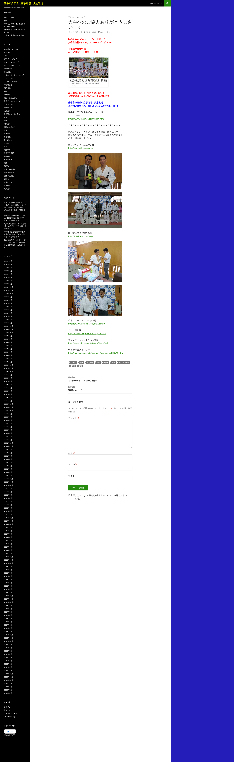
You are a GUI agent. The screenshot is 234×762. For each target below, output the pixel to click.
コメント (73, 418)
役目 (5, 21)
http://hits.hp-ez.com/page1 (81, 236)
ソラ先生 (7, 72)
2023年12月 (8, 365)
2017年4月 (8, 622)
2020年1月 (8, 514)
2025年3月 (8, 316)
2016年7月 (8, 651)
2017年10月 (8, 602)
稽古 (5, 163)
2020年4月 (8, 505)
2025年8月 (8, 300)
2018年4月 (8, 583)
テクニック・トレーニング (14, 75)
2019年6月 (8, 537)
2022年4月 (8, 430)
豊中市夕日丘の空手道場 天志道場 (23, 3)
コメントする (105, 32)
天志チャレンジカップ (76, 17)
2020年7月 (8, 495)
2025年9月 (8, 297)
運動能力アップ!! (75, 388)
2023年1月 (8, 401)
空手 (98, 362)
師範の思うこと (9, 127)
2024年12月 (8, 326)
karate (73, 362)
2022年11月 (8, 407)
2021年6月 (8, 459)
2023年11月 (8, 368)
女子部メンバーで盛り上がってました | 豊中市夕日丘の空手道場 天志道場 (15, 207)
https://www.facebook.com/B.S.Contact (86, 323)
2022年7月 (8, 420)
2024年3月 (8, 355)
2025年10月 (8, 294)
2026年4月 (8, 274)
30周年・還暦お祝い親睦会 (14, 35)
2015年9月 (8, 683)
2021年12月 (8, 443)
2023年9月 (8, 375)
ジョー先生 (8, 69)
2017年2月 (8, 628)
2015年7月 (8, 690)
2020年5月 (8, 501)
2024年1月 (8, 362)
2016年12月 (8, 635)
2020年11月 (8, 482)
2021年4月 (8, 466)
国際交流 (7, 95)
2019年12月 (8, 518)
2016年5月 (8, 657)
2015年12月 (8, 674)
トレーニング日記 (10, 82)
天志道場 (90, 362)
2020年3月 (8, 508)
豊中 (113, 362)
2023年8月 (8, 378)
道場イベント (9, 182)
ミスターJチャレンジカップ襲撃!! (82, 379)
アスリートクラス (10, 59)
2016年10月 (8, 641)
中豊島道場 (8, 85)
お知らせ (7, 52)
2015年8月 (8, 687)
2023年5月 (8, 388)
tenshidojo (91, 32)
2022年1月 (8, 440)
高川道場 (7, 189)
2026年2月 (8, 281)
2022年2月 (8, 436)
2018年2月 (8, 589)
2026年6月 (8, 268)
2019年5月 (8, 540)
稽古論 (6, 166)
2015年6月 (8, 693)
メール (72, 464)
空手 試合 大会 (9, 176)
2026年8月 (8, 261)
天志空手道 (8, 108)
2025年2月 (8, 320)
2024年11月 (8, 329)
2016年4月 (8, 661)
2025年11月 (8, 290)
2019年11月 (8, 521)
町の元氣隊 (8, 160)
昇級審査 (7, 137)
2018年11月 (8, 560)
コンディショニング (11, 62)
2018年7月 (8, 573)
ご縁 (5, 56)
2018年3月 (8, 586)
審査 (5, 121)
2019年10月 (8, 524)
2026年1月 (8, 284)
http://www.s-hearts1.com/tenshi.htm (86, 118)
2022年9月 (8, 414)
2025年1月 (8, 323)
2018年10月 (8, 563)
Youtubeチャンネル (11, 49)
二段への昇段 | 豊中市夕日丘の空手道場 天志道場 (15, 218)
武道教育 (7, 150)
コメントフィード (10, 713)
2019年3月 (8, 547)
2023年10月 (8, 372)
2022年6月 (8, 423)
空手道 (105, 362)
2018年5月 (8, 579)
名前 (71, 452)
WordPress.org (9, 717)
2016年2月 (8, 667)
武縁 (5, 147)
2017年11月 (8, 599)
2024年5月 (8, 349)
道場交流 (7, 186)
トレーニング (9, 78)
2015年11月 (8, 677)
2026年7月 (8, 264)
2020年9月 (8, 488)
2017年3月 (8, 625)
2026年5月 (8, 271)
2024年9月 (8, 336)
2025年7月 (8, 303)
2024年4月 (8, 352)
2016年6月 (8, 654)
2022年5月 (8, 427)
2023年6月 (8, 385)
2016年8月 (8, 648)
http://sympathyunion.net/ (80, 148)
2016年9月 (8, 644)
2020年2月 (8, 511)
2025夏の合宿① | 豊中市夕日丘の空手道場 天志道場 (14, 234)
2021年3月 (8, 469)
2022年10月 (8, 410)
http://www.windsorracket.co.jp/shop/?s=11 (88, 343)
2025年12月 (8, 287)
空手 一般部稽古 (10, 169)
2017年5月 (8, 618)
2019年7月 (8, 534)
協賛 (81, 362)
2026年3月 (8, 277)
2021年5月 (8, 462)
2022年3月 (8, 433)
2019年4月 (8, 544)
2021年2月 (8, 472)
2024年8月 (8, 339)
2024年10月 (8, 333)
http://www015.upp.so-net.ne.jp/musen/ (87, 333)
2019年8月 (8, 531)
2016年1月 (8, 670)
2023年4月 (8, 391)
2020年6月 (8, 498)
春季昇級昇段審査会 (11, 216)
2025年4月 (8, 313)
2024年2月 (8, 359)
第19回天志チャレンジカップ (14, 240)
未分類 (6, 143)
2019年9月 (8, 527)
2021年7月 (8, 456)
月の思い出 (8, 140)
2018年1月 (8, 592)
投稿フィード (9, 710)
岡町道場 (7, 124)
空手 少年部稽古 (10, 173)
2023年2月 (8, 397)
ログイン (7, 707)
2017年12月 (8, 596)
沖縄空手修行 (9, 153)
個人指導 (7, 88)
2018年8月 (8, 570)
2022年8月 (8, 417)
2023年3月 (8, 394)
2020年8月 (8, 492)
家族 (5, 117)
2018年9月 (8, 566)
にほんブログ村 (9, 735)
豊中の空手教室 (123, 362)
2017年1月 (8, 631)
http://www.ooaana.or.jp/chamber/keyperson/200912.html (95, 353)
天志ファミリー (9, 104)
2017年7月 (8, 612)
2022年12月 (8, 404)
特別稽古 (7, 156)
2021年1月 (8, 475)
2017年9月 (8, 605)
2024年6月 (8, 346)
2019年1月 (8, 553)
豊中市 (73, 366)
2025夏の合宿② (10, 232)
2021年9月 (8, 449)
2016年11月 (8, 638)
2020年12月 (8, 479)
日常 (5, 130)
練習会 (6, 179)
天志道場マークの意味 (12, 114)
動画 (5, 91)
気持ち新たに (9, 224)
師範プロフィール (156, 3)
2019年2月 (8, 550)
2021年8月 (8, 453)
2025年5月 (8, 310)
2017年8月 (8, 609)
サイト (71, 475)
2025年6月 (8, 307)
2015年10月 (8, 680)
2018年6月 (8, 576)
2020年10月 (8, 485)
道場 (80, 366)
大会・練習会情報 (10, 98)
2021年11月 (8, 446)
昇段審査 (7, 134)
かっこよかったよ (10, 17)
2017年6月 (8, 615)
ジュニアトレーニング (12, 65)
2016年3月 (8, 664)
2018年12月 (8, 557)
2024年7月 (8, 342)
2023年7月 (8, 381)
